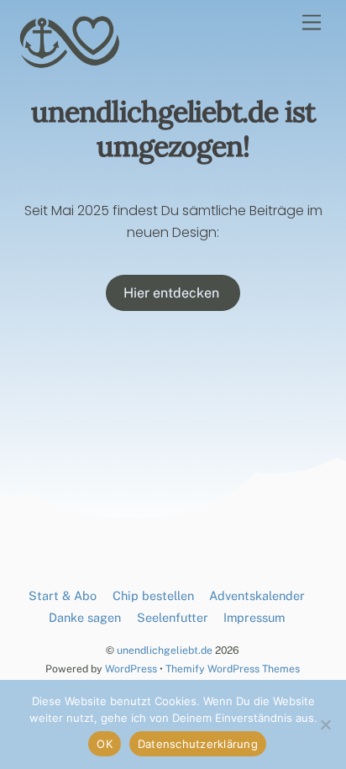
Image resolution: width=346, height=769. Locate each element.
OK (105, 744)
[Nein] (325, 724)
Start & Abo (63, 595)
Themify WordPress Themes (232, 668)
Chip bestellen (153, 595)
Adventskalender (257, 595)
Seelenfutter (172, 617)
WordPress (131, 668)
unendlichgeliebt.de (164, 650)
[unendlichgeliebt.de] (70, 63)
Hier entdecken (173, 293)
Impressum (254, 617)
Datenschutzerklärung (198, 744)
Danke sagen (85, 617)
